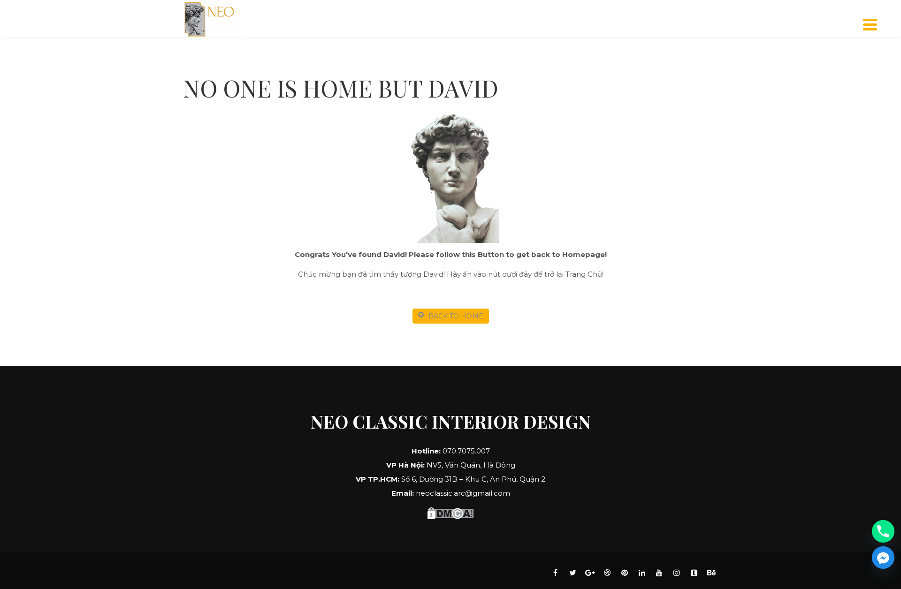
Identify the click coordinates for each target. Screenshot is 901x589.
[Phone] (883, 531)
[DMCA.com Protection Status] (450, 512)
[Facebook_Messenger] (883, 557)
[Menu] (870, 25)
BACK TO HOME (455, 316)
